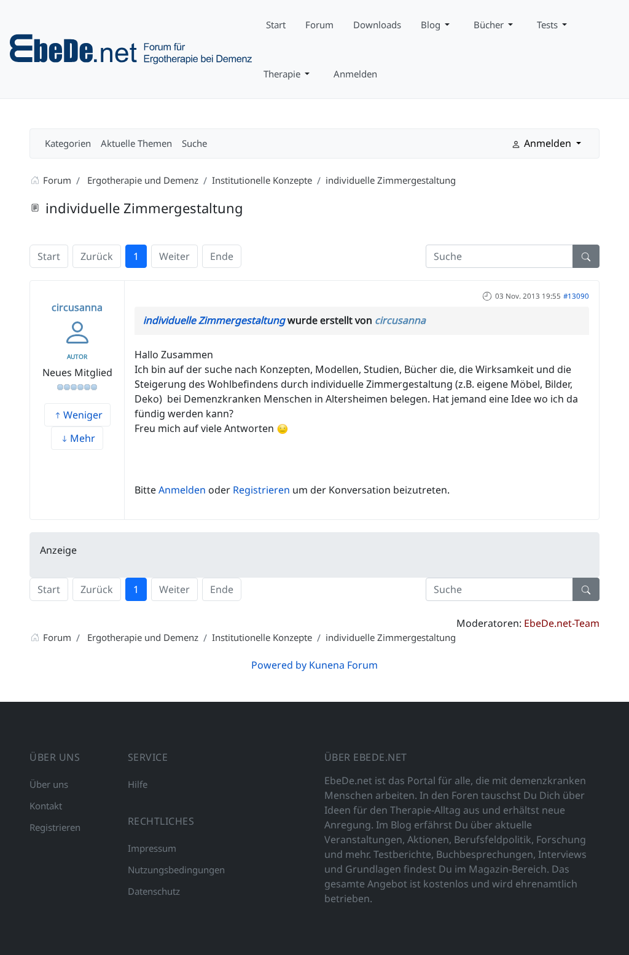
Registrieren (261, 490)
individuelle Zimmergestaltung (214, 320)
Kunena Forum (343, 665)
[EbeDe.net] (132, 48)
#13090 (576, 296)
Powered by (279, 665)
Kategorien (68, 143)
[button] (437, 24)
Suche (194, 143)
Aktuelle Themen (136, 143)
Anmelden (182, 490)
